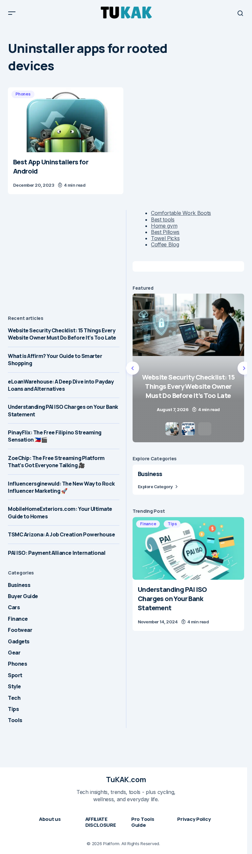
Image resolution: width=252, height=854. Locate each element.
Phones (23, 94)
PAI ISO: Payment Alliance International (56, 552)
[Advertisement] (63, 256)
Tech (14, 697)
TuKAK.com (126, 779)
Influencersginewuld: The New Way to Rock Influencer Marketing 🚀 (61, 487)
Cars (14, 607)
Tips (13, 709)
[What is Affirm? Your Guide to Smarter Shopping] (191, 368)
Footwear (20, 630)
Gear (14, 652)
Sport (15, 675)
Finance (18, 618)
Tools (15, 720)
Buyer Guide (23, 596)
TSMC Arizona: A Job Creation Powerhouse (61, 534)
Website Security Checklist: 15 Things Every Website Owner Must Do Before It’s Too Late (62, 334)
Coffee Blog (165, 244)
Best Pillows (165, 232)
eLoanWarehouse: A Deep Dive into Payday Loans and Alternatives (61, 385)
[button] (12, 13)
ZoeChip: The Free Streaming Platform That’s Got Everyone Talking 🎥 (56, 461)
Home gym (164, 225)
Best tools (163, 219)
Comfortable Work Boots (181, 213)
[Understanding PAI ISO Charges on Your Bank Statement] (188, 548)
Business (19, 585)
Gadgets (19, 641)
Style (14, 686)
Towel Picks (165, 238)
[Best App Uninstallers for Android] (65, 119)
